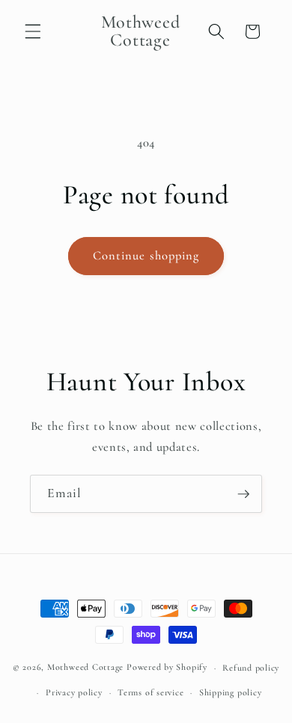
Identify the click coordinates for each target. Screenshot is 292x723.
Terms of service (150, 692)
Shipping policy (230, 692)
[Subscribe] (243, 494)
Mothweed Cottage (85, 667)
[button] (33, 31)
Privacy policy (74, 692)
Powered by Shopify (167, 667)
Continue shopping (146, 255)
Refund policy (250, 667)
